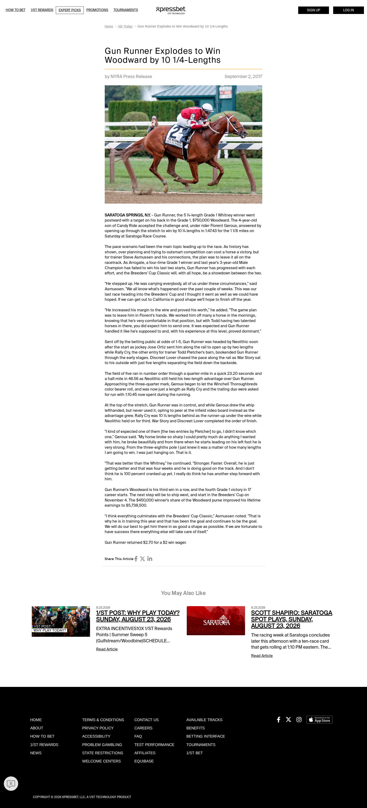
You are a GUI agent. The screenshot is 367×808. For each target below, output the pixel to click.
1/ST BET (194, 753)
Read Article (107, 649)
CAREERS (143, 728)
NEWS (35, 753)
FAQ (138, 736)
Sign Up (313, 10)
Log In (348, 10)
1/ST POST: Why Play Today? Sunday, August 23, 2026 (137, 616)
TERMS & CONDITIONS (103, 720)
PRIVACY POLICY (98, 728)
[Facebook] (136, 559)
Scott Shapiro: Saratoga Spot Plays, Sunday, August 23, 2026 (291, 619)
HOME (36, 720)
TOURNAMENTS (200, 745)
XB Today (125, 26)
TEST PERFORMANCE (154, 745)
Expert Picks (70, 10)
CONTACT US (146, 720)
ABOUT (36, 728)
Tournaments (126, 10)
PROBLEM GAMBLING (102, 745)
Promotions (97, 10)
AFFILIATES (144, 753)
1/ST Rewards (42, 10)
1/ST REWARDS (44, 745)
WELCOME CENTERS (101, 761)
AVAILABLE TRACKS (204, 720)
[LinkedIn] (149, 559)
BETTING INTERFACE (205, 736)
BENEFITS (195, 728)
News (109, 26)
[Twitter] (142, 559)
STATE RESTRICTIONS (102, 753)
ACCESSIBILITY (96, 736)
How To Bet (15, 10)
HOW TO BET (42, 736)
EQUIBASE (144, 761)
